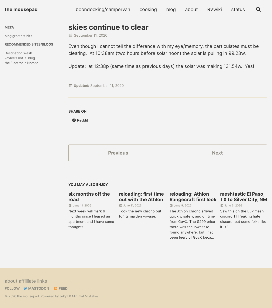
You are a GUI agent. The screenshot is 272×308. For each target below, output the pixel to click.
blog (171, 9)
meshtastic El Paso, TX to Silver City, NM (243, 196)
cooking (148, 9)
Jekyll (64, 296)
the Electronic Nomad (21, 63)
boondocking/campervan (103, 9)
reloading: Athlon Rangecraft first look (193, 196)
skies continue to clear (108, 27)
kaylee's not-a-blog (20, 58)
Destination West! (18, 53)
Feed (63, 288)
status (238, 9)
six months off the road (89, 196)
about (191, 9)
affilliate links (33, 281)
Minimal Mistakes (85, 296)
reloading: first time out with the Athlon (141, 196)
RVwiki (214, 9)
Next (217, 153)
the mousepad (21, 9)
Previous (118, 153)
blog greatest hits (18, 36)
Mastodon (38, 288)
